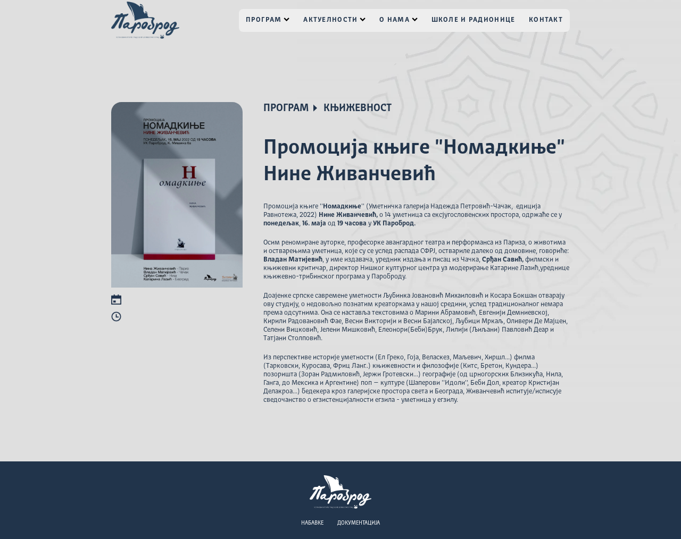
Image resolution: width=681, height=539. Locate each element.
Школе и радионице (473, 19)
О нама (394, 19)
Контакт (546, 19)
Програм (264, 19)
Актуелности (330, 19)
